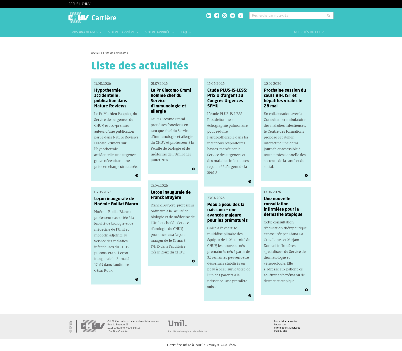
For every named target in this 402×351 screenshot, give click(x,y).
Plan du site (280, 331)
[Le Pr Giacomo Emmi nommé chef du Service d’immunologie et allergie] (193, 169)
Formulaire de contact (286, 321)
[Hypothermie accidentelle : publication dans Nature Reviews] (136, 175)
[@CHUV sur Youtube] (232, 15)
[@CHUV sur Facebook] (216, 15)
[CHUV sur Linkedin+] (208, 15)
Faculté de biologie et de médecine (187, 331)
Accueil (95, 53)
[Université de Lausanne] (187, 323)
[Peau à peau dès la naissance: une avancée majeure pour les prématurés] (249, 296)
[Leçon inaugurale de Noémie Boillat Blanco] (136, 279)
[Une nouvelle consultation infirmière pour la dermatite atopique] (306, 290)
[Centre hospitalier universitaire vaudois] (93, 326)
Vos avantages (85, 32)
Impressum (280, 324)
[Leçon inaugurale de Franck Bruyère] (193, 261)
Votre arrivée (158, 32)
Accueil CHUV (79, 4)
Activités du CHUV (309, 32)
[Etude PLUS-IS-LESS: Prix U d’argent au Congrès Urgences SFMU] (249, 181)
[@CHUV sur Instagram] (224, 15)
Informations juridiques (287, 327)
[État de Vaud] (70, 326)
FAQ (184, 32)
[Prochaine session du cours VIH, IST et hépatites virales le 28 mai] (306, 175)
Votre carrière (121, 32)
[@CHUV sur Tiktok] (239, 16)
